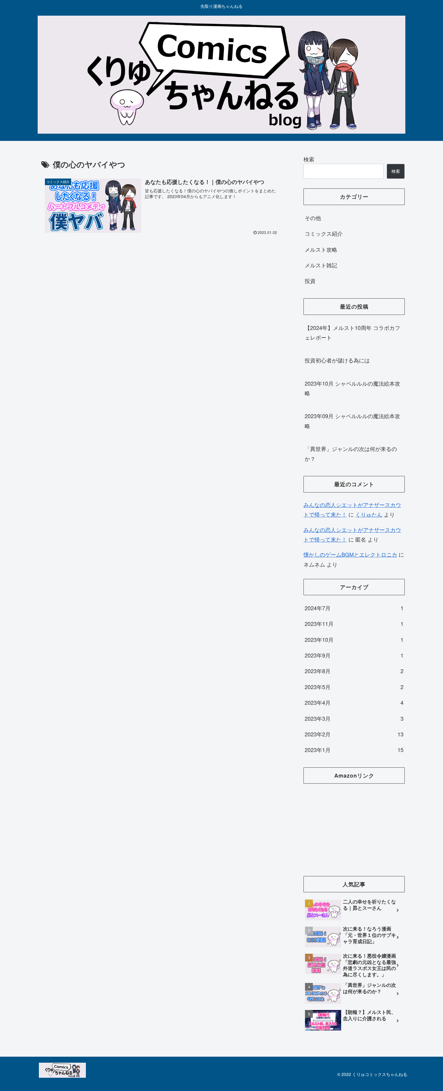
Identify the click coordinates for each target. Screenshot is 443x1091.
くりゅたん (368, 514)
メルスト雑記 (321, 265)
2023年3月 (354, 718)
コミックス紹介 (324, 233)
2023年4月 (354, 702)
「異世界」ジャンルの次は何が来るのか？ (351, 453)
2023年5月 (354, 687)
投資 (310, 280)
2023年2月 (354, 734)
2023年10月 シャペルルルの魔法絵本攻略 (352, 388)
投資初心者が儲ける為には (337, 360)
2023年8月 (354, 671)
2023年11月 (354, 623)
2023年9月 (354, 655)
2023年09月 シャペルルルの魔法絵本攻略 (352, 420)
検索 (308, 159)
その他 (313, 218)
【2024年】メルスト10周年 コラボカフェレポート (352, 332)
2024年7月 (354, 608)
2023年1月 (354, 750)
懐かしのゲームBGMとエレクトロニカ (350, 554)
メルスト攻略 (321, 249)
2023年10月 (354, 639)
